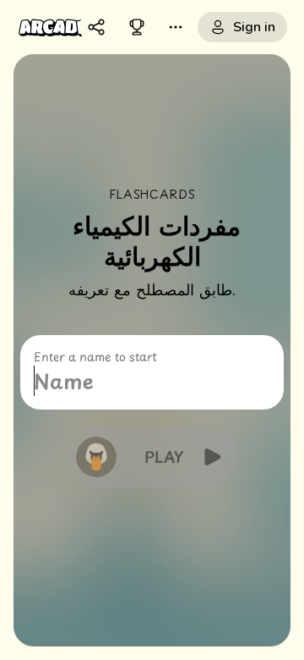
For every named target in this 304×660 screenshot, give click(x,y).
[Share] (96, 27)
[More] (175, 27)
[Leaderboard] (137, 27)
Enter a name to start (95, 357)
